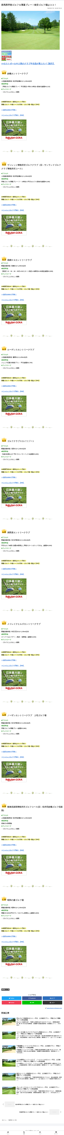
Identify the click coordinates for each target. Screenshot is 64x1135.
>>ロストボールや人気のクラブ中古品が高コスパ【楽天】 (28, 63)
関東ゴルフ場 (6, 989)
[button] (59, 532)
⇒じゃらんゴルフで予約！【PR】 (12, 115)
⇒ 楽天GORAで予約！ (9, 110)
